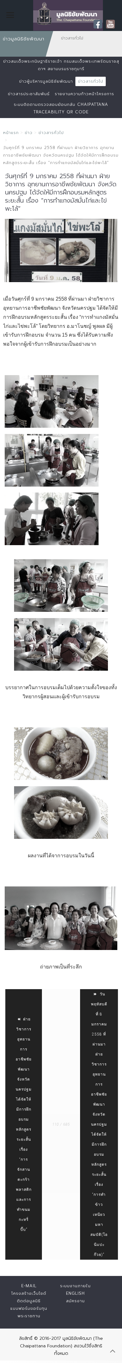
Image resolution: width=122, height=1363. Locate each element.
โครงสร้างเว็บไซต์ (28, 1293)
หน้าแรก (11, 133)
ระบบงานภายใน (75, 1286)
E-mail (29, 1286)
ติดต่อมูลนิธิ (29, 1301)
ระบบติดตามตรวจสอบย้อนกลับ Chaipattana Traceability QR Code (61, 108)
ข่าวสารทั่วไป (90, 81)
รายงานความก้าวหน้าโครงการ (84, 94)
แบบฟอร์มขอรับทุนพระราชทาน (28, 1312)
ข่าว (29, 133)
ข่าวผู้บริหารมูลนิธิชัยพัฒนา (46, 81)
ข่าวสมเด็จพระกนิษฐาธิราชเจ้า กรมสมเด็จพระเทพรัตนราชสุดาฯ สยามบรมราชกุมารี (61, 65)
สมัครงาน (75, 1301)
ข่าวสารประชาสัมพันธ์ (29, 94)
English (75, 1293)
